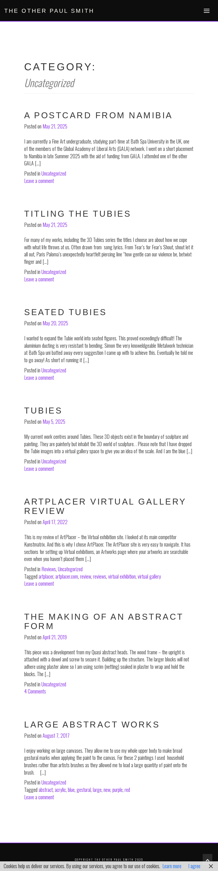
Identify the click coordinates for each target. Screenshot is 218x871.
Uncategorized (53, 173)
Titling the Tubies (77, 213)
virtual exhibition (122, 576)
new (107, 789)
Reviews (48, 569)
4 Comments (35, 691)
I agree (194, 866)
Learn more (171, 866)
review (85, 576)
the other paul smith (49, 11)
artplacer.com (66, 576)
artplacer (46, 576)
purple (117, 789)
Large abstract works (92, 724)
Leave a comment (39, 180)
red (127, 789)
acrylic (60, 789)
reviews (99, 576)
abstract (46, 789)
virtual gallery (149, 576)
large (97, 789)
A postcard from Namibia (98, 115)
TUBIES (43, 410)
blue (71, 789)
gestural (84, 789)
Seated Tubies (65, 312)
